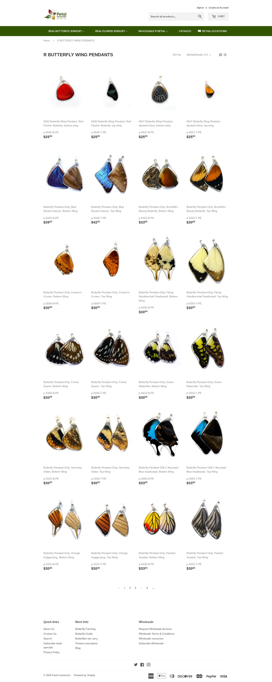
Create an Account (219, 7)
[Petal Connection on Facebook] (142, 665)
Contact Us (49, 633)
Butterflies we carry (86, 638)
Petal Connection (61, 675)
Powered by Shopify (84, 675)
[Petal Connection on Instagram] (148, 665)
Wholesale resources (151, 638)
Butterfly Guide (84, 633)
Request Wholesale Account (155, 628)
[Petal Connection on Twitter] (136, 665)
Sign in (200, 7)
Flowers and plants (86, 643)
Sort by (177, 54)
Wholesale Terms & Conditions (156, 633)
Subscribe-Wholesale (151, 643)
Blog (77, 647)
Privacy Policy (51, 652)
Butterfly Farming (85, 628)
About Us (48, 628)
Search (47, 638)
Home (46, 40)
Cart (221, 16)
